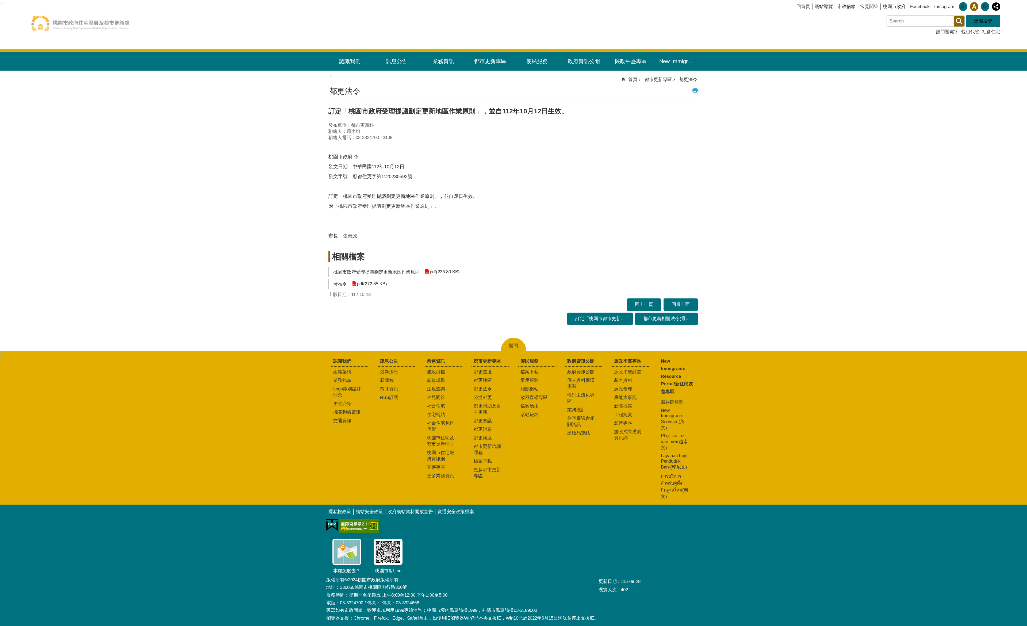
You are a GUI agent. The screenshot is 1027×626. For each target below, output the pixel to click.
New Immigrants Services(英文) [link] (673, 419)
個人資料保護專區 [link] (581, 383)
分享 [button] (996, 6)
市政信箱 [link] (846, 6)
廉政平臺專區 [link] (631, 61)
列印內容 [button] (695, 90)
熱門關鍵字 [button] (947, 31)
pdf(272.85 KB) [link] (372, 283)
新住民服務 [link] (672, 402)
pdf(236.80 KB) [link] (445, 271)
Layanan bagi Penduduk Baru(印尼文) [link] (674, 461)
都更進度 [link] (483, 371)
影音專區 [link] (623, 423)
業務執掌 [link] (342, 380)
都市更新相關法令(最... (666, 318)
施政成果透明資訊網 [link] (627, 434)
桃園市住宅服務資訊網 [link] (440, 455)
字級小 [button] (963, 6)
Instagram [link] (944, 6)
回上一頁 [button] (644, 304)
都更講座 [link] (483, 437)
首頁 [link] (632, 79)
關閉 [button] (513, 345)
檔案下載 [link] (483, 461)
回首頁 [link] (803, 6)
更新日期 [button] (608, 581)
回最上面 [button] (681, 304)
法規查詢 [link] (436, 388)
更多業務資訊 (440, 475)
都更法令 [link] (688, 79)
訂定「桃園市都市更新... (600, 318)
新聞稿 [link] (387, 380)
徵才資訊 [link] (389, 388)
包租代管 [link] (970, 31)
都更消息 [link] (483, 429)
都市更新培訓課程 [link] (487, 449)
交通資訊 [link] (342, 420)
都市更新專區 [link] (490, 61)
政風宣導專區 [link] (534, 397)
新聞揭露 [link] (623, 406)
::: (2, 355)
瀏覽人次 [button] (608, 589)
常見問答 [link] (869, 6)
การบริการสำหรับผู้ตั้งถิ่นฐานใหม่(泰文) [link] (674, 486)
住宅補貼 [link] (436, 414)
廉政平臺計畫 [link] (627, 371)
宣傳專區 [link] (436, 467)
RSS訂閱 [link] (389, 397)
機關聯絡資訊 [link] (347, 412)
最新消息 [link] (389, 371)
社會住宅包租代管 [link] (440, 426)
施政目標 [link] (436, 371)
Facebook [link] (920, 6)
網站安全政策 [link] (369, 511)
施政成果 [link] (436, 380)
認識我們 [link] (350, 61)
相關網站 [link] (529, 388)
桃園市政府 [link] (894, 6)
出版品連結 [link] (578, 433)
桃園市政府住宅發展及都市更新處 (80, 23)
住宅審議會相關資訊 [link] (581, 421)
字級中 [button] (974, 6)
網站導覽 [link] (824, 6)
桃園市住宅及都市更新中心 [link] (440, 441)
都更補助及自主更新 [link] (487, 409)
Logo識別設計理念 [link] (347, 392)
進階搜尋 (983, 21)
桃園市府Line (388, 570)
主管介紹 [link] (342, 403)
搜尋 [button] (959, 21)
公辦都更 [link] (483, 397)
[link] (332, 525)
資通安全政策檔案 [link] (456, 511)
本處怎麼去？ (347, 570)
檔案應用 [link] (529, 406)
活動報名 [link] (529, 414)
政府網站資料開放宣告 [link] (410, 511)
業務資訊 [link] (443, 61)
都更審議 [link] (483, 420)
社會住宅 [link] (991, 31)
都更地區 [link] (483, 380)
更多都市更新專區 (487, 472)
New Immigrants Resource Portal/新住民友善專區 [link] (679, 61)
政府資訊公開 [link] (584, 61)
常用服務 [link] (529, 380)
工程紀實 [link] (623, 414)
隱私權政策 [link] (339, 511)
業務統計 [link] (576, 409)
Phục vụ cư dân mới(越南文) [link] (674, 441)
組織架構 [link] (342, 371)
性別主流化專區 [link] (581, 398)
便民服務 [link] (537, 61)
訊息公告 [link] (396, 61)
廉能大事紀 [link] (625, 397)
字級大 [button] (985, 6)
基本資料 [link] (623, 380)
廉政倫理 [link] (623, 388)
